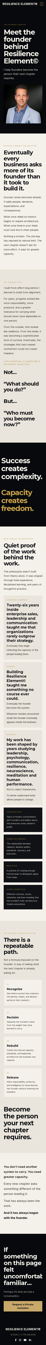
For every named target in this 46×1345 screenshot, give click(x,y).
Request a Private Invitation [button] (22, 1306)
